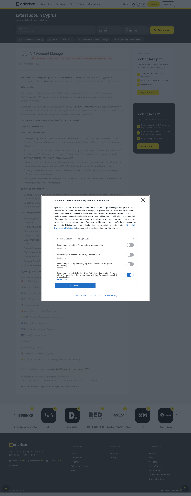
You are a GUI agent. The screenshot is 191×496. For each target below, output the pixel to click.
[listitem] (95, 238)
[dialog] (95, 248)
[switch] (130, 245)
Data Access (95, 295)
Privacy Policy (111, 295)
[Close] (144, 200)
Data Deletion (80, 295)
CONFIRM (75, 285)
